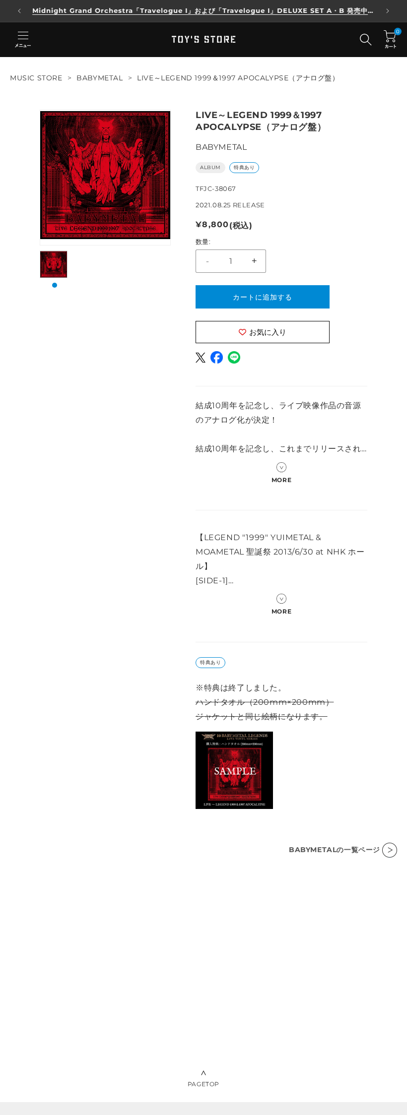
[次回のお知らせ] (388, 11)
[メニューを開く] (23, 40)
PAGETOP (203, 1084)
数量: (203, 242)
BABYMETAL (99, 77)
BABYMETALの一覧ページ (334, 849)
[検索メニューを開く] (366, 40)
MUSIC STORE (36, 77)
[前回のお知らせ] (19, 11)
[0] (390, 39)
